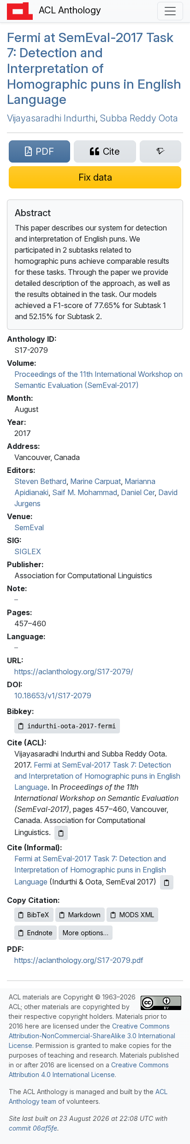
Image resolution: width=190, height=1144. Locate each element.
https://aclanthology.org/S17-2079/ (73, 671)
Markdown (84, 915)
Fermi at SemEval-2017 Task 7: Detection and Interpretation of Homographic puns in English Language (97, 776)
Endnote (40, 933)
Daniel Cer (137, 492)
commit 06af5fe (33, 1128)
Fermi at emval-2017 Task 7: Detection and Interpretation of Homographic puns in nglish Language (94, 68)
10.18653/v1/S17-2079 (52, 695)
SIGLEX (27, 551)
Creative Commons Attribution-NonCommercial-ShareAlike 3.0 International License (92, 1035)
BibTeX (38, 915)
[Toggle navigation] (170, 11)
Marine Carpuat (95, 481)
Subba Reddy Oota (139, 118)
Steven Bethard (40, 481)
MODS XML (136, 915)
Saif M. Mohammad (84, 492)
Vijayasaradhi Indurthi (51, 118)
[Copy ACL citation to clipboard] (61, 833)
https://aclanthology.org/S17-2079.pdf (78, 960)
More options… (85, 933)
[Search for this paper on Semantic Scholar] (160, 151)
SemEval (29, 527)
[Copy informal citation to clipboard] (166, 882)
